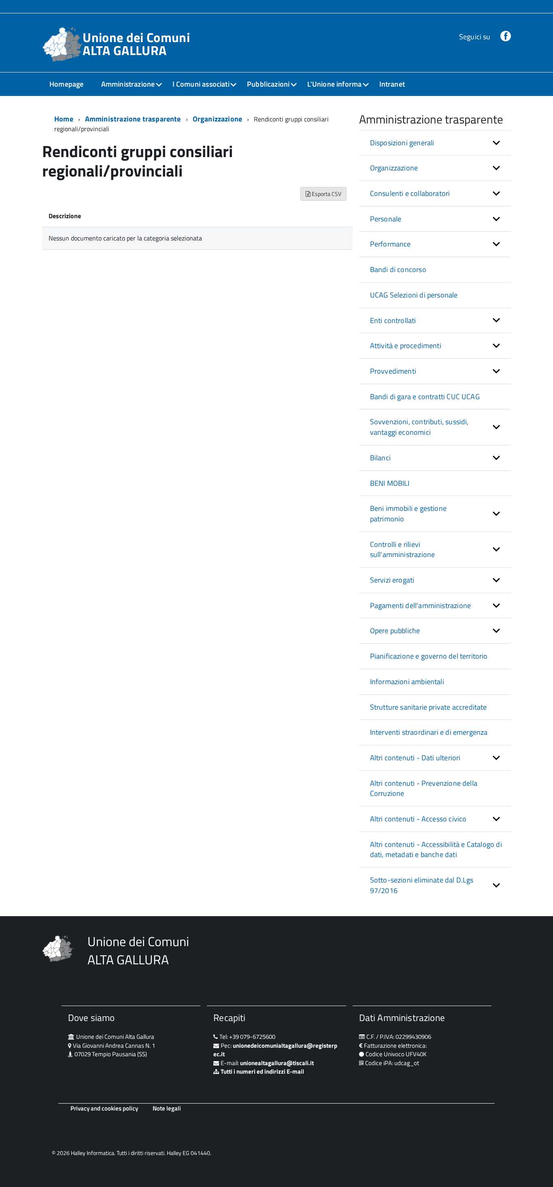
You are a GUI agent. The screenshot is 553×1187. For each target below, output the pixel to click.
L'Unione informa (334, 84)
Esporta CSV (326, 193)
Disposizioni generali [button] (402, 142)
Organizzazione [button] (394, 167)
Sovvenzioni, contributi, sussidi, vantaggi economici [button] (419, 427)
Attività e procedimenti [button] (405, 345)
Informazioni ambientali (407, 681)
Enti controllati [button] (393, 320)
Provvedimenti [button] (393, 371)
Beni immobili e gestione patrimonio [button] (408, 513)
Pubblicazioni (268, 84)
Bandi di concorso (398, 269)
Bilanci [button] (380, 457)
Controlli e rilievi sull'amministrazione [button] (402, 549)
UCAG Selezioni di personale (414, 294)
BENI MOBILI (390, 483)
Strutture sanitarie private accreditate (428, 707)
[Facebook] (505, 36)
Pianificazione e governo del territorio (429, 656)
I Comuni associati (201, 84)
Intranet (392, 84)
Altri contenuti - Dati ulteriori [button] (415, 757)
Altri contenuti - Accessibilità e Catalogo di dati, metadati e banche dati (436, 849)
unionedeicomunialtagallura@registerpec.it (275, 1050)
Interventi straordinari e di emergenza (429, 732)
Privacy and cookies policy (104, 1108)
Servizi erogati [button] (392, 579)
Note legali (167, 1108)
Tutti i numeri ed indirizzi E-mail (262, 1071)
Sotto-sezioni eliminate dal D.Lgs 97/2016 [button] (422, 885)
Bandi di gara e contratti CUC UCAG (425, 396)
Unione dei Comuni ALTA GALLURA (136, 44)
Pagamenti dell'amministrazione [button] (420, 605)
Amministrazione (128, 84)
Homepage (66, 84)
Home (63, 118)
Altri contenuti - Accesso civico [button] (418, 818)
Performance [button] (390, 243)
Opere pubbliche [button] (395, 630)
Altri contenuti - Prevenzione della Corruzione (423, 788)
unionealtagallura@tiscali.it (277, 1063)
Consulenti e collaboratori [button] (410, 193)
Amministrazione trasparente (133, 118)
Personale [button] (386, 218)
